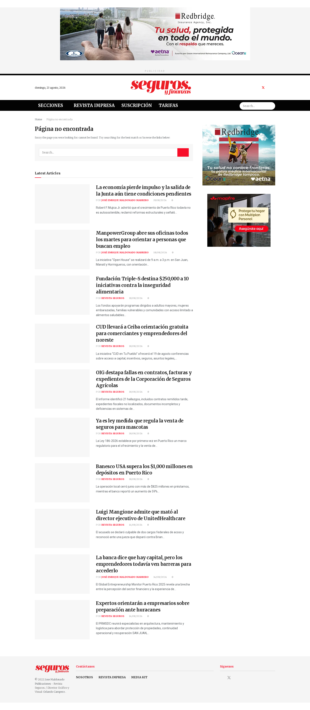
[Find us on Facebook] (257, 87)
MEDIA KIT (139, 677)
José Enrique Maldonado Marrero (125, 200)
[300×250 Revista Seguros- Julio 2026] (239, 220)
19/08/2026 (160, 200)
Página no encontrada (59, 119)
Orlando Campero (54, 691)
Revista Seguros (112, 298)
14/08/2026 (135, 524)
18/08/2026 (160, 252)
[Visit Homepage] (161, 87)
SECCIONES (50, 105)
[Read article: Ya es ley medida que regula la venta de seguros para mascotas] (62, 437)
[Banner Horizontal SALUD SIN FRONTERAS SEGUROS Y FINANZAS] (155, 33)
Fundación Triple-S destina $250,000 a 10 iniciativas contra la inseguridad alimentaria (142, 285)
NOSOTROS (84, 677)
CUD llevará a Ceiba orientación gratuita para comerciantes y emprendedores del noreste (142, 333)
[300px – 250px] (238, 154)
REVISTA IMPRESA (112, 677)
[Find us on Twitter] (263, 87)
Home (38, 119)
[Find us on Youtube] (269, 87)
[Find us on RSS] (274, 87)
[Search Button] (271, 105)
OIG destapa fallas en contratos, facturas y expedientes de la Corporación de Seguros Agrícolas (143, 379)
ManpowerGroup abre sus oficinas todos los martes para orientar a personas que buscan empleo (142, 239)
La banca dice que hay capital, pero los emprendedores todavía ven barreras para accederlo (143, 564)
